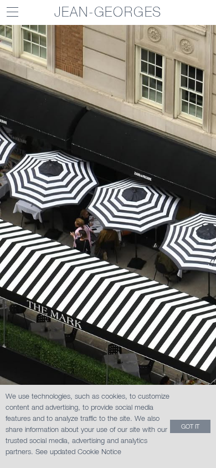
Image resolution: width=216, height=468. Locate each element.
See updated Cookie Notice (78, 451)
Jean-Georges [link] (108, 11)
